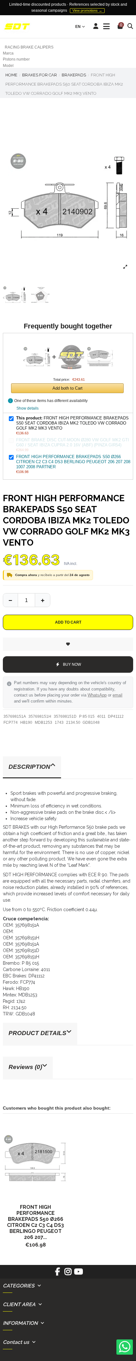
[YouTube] (78, 1274)
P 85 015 (87, 716)
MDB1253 (43, 722)
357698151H (39, 716)
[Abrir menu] (106, 26)
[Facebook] (57, 1274)
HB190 (26, 722)
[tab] (68, 767)
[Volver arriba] (42, 600)
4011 (101, 716)
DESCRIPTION (29, 766)
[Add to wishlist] (68, 644)
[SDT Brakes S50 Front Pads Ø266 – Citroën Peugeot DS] (35, 1159)
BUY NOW (72, 664)
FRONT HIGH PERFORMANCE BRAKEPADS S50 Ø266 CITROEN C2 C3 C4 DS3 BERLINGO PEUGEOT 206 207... (35, 1222)
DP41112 (116, 716)
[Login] (96, 26)
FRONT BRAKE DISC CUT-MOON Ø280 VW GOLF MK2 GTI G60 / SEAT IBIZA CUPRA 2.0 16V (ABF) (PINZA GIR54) (72, 442)
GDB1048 (91, 722)
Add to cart (68, 622)
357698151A (14, 716)
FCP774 (10, 722)
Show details (27, 408)
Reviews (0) (25, 1067)
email (117, 695)
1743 (59, 722)
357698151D (65, 716)
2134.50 (73, 722)
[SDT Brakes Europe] (17, 27)
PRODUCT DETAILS (37, 1033)
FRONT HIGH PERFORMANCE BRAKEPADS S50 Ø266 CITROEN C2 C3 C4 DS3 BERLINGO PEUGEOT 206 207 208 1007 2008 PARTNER (73, 461)
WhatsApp (97, 695)
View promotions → (87, 10)
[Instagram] (68, 1274)
